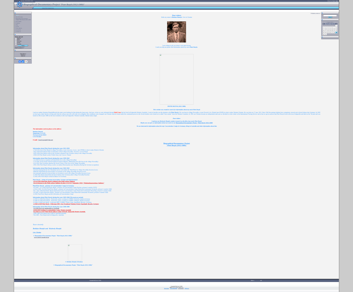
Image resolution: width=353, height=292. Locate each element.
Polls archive (22, 46)
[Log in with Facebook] (23, 61)
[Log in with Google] (26, 61)
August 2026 (330, 22)
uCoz (263, 280)
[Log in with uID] (19, 61)
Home (43, 8)
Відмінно (19, 38)
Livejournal (181, 288)
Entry (53, 8)
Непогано (19, 41)
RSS (337, 0)
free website (257, 280)
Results (16, 46)
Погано (18, 42)
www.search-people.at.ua (41, 237)
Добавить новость (315, 13)
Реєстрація (48, 8)
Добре (18, 39)
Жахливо (19, 44)
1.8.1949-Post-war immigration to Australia (46, 208)
